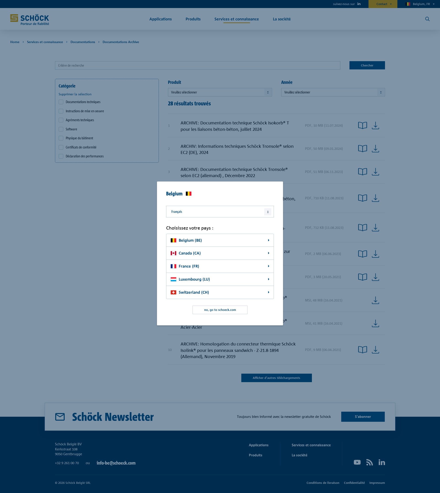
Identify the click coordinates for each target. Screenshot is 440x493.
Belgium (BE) (190, 240)
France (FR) (189, 266)
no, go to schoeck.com (220, 310)
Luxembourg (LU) (194, 279)
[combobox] (220, 211)
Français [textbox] (176, 211)
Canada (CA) (190, 253)
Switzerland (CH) (194, 292)
